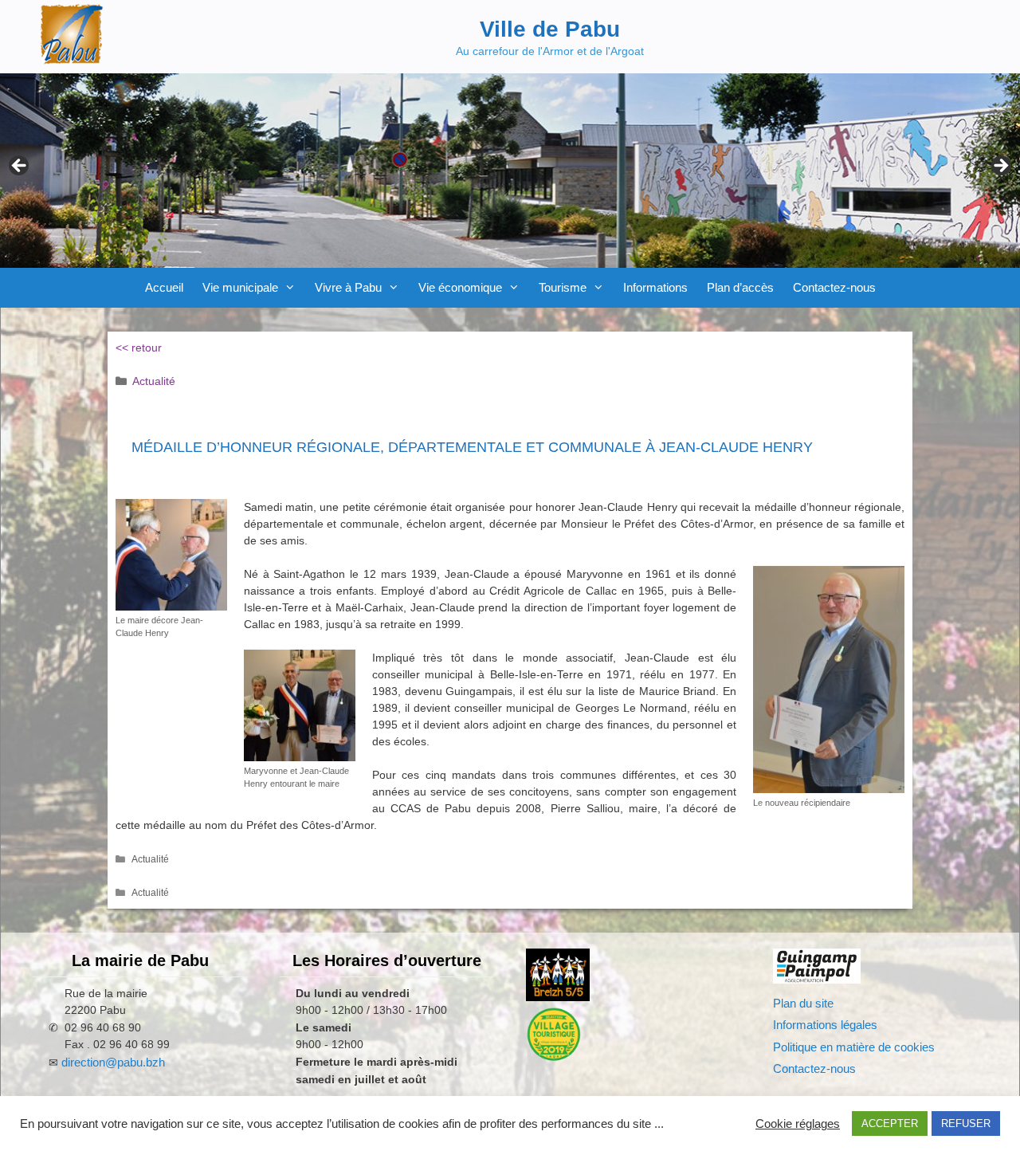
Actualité (153, 381)
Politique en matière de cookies (854, 1047)
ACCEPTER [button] (889, 1123)
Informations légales (825, 1024)
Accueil (164, 287)
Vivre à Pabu (348, 287)
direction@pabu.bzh (113, 1062)
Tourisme (562, 287)
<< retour (139, 347)
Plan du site (803, 1003)
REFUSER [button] (966, 1123)
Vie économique (460, 287)
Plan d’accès (740, 287)
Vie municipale (240, 287)
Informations (655, 287)
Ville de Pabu (550, 29)
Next (1000, 167)
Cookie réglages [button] (797, 1124)
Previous (20, 167)
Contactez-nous (834, 287)
